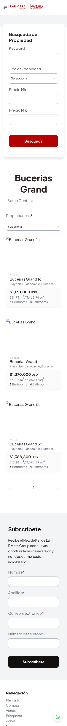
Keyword (17, 48)
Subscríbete (33, 677)
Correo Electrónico (26, 625)
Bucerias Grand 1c (25, 287)
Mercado (13, 716)
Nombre (16, 580)
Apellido (16, 602)
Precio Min (18, 93)
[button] (9, 496)
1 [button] (33, 496)
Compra (12, 721)
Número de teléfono (25, 647)
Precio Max (18, 115)
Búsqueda (33, 148)
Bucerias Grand (23, 370)
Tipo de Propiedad (25, 70)
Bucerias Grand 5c (26, 452)
